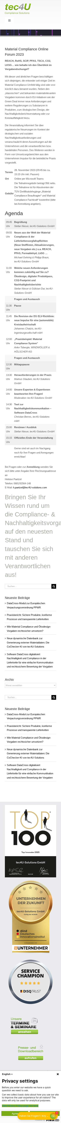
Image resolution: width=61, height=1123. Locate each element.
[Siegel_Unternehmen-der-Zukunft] (30, 881)
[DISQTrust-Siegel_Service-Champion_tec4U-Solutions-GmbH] (30, 957)
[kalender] (24, 1015)
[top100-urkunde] (30, 806)
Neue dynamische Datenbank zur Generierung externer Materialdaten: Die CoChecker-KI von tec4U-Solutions (28, 642)
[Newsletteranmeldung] (36, 1068)
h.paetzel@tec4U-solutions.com (30, 487)
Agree (15, 1113)
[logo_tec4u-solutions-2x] (18, 4)
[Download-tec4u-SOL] (30, 1042)
